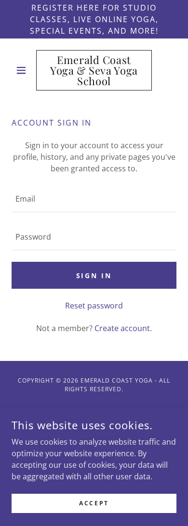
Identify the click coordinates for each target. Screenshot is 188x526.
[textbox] (94, 199)
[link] (93, 70)
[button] (24, 70)
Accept (93, 503)
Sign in (94, 275)
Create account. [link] (123, 328)
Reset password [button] (94, 305)
